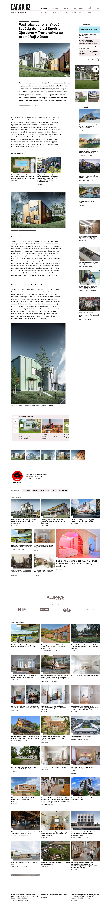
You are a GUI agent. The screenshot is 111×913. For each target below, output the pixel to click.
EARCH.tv (66, 9)
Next (67, 425)
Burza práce (78, 9)
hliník (48, 490)
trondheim (26, 490)
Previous (21, 425)
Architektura (44, 12)
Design (66, 12)
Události (88, 12)
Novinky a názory (77, 12)
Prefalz (54, 490)
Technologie (56, 12)
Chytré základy (26, 417)
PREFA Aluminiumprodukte (25, 105)
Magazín (44, 9)
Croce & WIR (63, 490)
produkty (35, 21)
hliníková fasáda (38, 490)
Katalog (55, 9)
